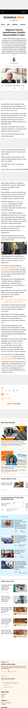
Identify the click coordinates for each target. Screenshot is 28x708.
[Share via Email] (17, 390)
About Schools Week (6, 702)
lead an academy (6, 358)
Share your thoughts (14, 403)
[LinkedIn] (12, 671)
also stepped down (7, 356)
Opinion (15, 24)
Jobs (8, 24)
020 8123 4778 (6, 685)
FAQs (2, 697)
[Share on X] (10, 390)
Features (23, 24)
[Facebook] (5, 671)
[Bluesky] (9, 671)
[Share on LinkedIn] (13, 390)
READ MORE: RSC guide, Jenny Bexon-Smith (10, 254)
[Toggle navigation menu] (2, 12)
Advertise (3, 704)
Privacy (3, 695)
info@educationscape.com (8, 687)
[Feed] (2, 671)
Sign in (24, 11)
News (3, 24)
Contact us (3, 694)
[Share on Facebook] (6, 390)
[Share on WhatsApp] (2, 390)
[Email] (15, 671)
